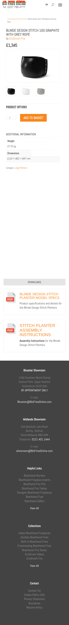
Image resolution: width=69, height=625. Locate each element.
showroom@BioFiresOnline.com (34, 451)
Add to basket (33, 118)
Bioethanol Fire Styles (34, 550)
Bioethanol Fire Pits (34, 484)
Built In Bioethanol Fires (34, 541)
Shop (14, 19)
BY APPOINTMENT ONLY (34, 390)
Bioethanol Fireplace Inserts (34, 480)
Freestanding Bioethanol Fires (34, 546)
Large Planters (22, 19)
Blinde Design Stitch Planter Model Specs (39, 296)
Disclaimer (34, 603)
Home (9, 19)
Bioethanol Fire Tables (34, 488)
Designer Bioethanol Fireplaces (34, 492)
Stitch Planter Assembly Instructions (37, 330)
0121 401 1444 (41, 439)
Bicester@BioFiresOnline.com (34, 402)
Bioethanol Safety (34, 501)
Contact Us (34, 590)
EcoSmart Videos (34, 554)
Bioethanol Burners (34, 475)
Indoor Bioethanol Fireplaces (34, 533)
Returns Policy (34, 607)
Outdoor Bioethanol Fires (34, 537)
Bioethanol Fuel (34, 497)
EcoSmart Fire (17, 38)
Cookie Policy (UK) (34, 595)
